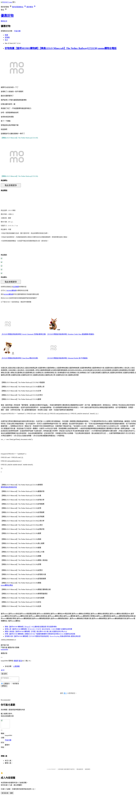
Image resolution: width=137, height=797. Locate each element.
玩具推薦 (16, 286)
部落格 (7, 37)
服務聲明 (87, 769)
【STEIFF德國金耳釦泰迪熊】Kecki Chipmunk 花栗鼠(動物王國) (23, 334)
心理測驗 (16, 666)
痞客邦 (16, 661)
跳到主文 (4, 21)
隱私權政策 (80, 769)
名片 (6, 40)
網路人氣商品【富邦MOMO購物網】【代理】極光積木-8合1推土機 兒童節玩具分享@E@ (36, 631)
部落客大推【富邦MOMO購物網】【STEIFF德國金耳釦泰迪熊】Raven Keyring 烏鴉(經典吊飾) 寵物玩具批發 (43, 636)
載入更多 (4, 673)
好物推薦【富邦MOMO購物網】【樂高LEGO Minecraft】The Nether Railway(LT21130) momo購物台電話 (61, 48)
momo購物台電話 (7, 585)
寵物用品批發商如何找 (9, 487)
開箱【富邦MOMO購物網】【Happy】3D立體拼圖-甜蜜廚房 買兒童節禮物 (31, 627)
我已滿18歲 (5, 793)
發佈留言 (4, 686)
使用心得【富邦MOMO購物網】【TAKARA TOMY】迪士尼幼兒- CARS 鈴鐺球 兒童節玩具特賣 (38, 629)
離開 (11, 793)
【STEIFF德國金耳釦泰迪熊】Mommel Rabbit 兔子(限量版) (67, 358)
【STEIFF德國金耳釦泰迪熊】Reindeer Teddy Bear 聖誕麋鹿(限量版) (70, 334)
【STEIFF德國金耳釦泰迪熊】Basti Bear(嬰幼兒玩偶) (19, 358)
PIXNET (53, 769)
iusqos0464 (4, 649)
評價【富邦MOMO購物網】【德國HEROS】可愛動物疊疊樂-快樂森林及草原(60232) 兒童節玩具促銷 (40, 634)
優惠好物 (7, 15)
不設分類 (17, 31)
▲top (2, 670)
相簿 (6, 35)
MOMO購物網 (11, 290)
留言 (20, 661)
